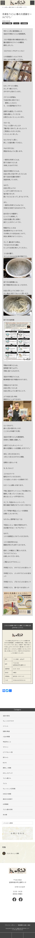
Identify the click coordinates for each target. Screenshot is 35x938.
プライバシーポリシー (10, 925)
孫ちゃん (5, 757)
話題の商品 (6, 731)
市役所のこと (7, 742)
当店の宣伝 (6, 716)
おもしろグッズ (8, 773)
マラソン (5, 747)
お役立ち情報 (7, 794)
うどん (16, 23)
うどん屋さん (7, 778)
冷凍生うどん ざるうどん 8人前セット (17, 582)
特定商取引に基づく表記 (24, 925)
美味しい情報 (7, 23)
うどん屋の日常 (8, 809)
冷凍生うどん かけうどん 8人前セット (17, 567)
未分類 (5, 815)
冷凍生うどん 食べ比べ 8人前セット (16, 587)
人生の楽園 (6, 736)
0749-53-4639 (19, 887)
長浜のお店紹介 (8, 799)
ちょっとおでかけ (8, 721)
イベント (5, 726)
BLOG (5, 763)
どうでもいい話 (8, 752)
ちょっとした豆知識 (9, 789)
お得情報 (24, 23)
